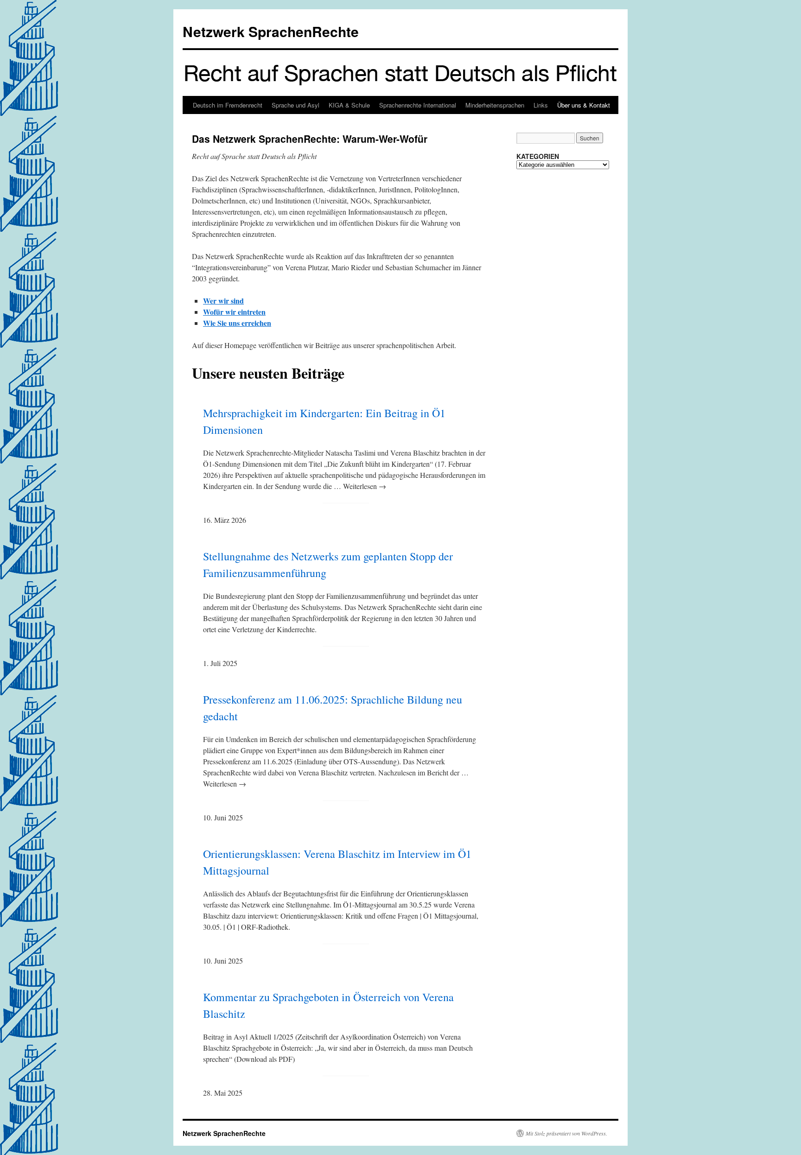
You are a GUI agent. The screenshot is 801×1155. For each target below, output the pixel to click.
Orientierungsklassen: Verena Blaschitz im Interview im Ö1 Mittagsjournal (337, 862)
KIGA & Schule (349, 105)
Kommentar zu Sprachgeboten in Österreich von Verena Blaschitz (328, 1005)
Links (541, 105)
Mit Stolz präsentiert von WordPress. (566, 1133)
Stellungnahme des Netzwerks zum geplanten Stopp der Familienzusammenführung (328, 564)
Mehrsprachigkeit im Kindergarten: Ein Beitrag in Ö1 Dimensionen (324, 421)
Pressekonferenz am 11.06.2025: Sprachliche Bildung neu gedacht (332, 707)
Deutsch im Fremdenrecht (227, 105)
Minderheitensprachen (494, 105)
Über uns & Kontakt (583, 105)
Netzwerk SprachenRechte (271, 31)
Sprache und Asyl (295, 105)
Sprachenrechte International (417, 105)
